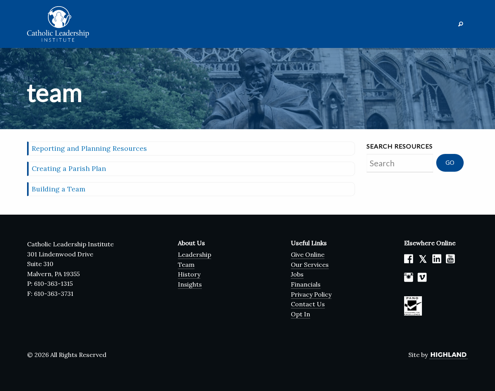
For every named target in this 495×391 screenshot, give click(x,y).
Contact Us (308, 304)
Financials (306, 284)
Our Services (310, 264)
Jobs (297, 274)
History (189, 274)
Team (186, 264)
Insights (190, 284)
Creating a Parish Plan (69, 168)
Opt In (300, 314)
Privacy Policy (311, 294)
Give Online (307, 254)
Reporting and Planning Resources (89, 148)
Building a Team (58, 188)
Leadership (194, 254)
